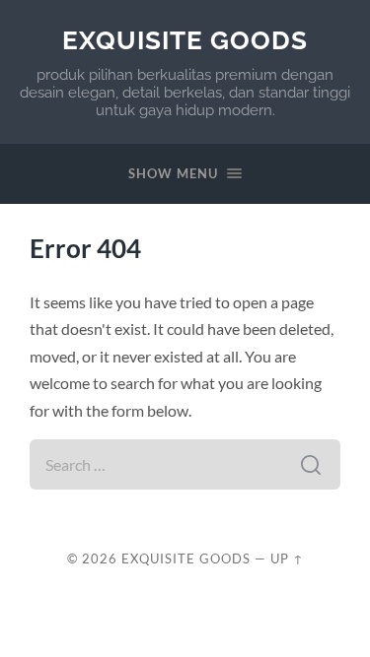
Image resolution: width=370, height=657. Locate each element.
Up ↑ (287, 558)
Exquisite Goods (185, 40)
